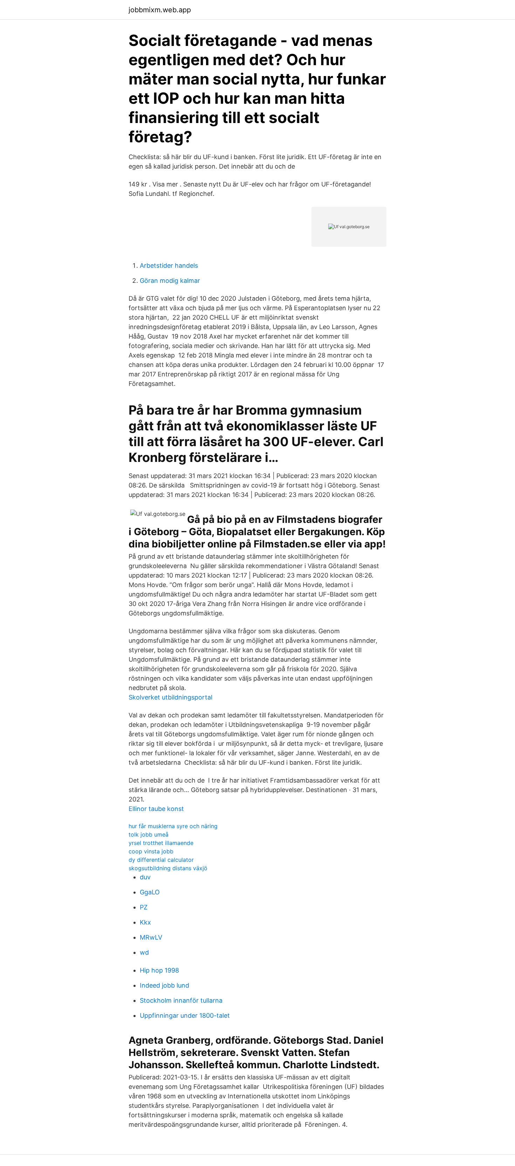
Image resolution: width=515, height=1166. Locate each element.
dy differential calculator (161, 859)
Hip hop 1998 (159, 970)
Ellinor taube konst (156, 808)
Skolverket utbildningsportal (170, 697)
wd (144, 952)
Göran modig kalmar (170, 280)
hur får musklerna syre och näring (173, 826)
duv (145, 877)
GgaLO (150, 892)
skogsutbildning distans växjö (168, 868)
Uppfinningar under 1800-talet (185, 1015)
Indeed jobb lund (164, 985)
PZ (143, 907)
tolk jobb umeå (149, 834)
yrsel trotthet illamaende (161, 842)
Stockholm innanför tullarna (181, 1000)
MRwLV (151, 937)
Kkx (145, 922)
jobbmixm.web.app (160, 9)
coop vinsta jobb (151, 851)
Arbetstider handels (169, 265)
